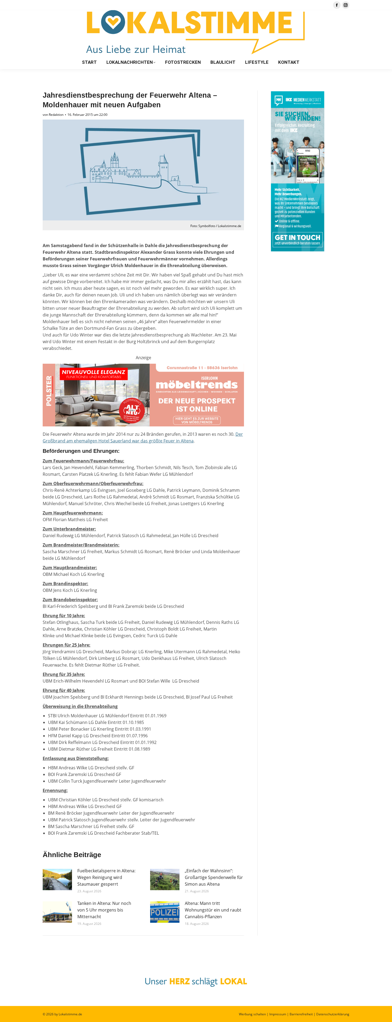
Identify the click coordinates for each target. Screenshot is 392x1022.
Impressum (277, 1014)
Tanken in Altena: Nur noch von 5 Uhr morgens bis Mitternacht (104, 910)
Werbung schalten (252, 1014)
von (53, 114)
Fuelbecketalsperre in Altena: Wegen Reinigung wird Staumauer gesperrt (106, 877)
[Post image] (57, 879)
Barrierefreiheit (301, 1014)
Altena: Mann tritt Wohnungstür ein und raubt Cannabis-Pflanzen (213, 910)
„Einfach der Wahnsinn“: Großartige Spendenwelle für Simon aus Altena (214, 877)
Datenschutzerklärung (332, 1014)
